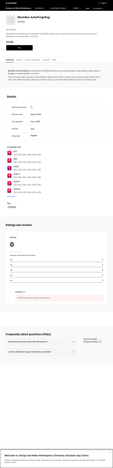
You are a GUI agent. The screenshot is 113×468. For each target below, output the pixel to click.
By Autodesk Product (58, 8)
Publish (75, 8)
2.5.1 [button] (33, 128)
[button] (41, 342)
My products (97, 8)
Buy (19, 47)
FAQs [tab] (54, 60)
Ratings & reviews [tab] (32, 60)
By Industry (39, 8)
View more (11, 196)
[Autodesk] (11, 3)
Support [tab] (46, 60)
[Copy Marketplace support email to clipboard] (100, 342)
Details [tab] (19, 60)
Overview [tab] (10, 60)
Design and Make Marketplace (18, 8)
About (88, 8)
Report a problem (91, 341)
